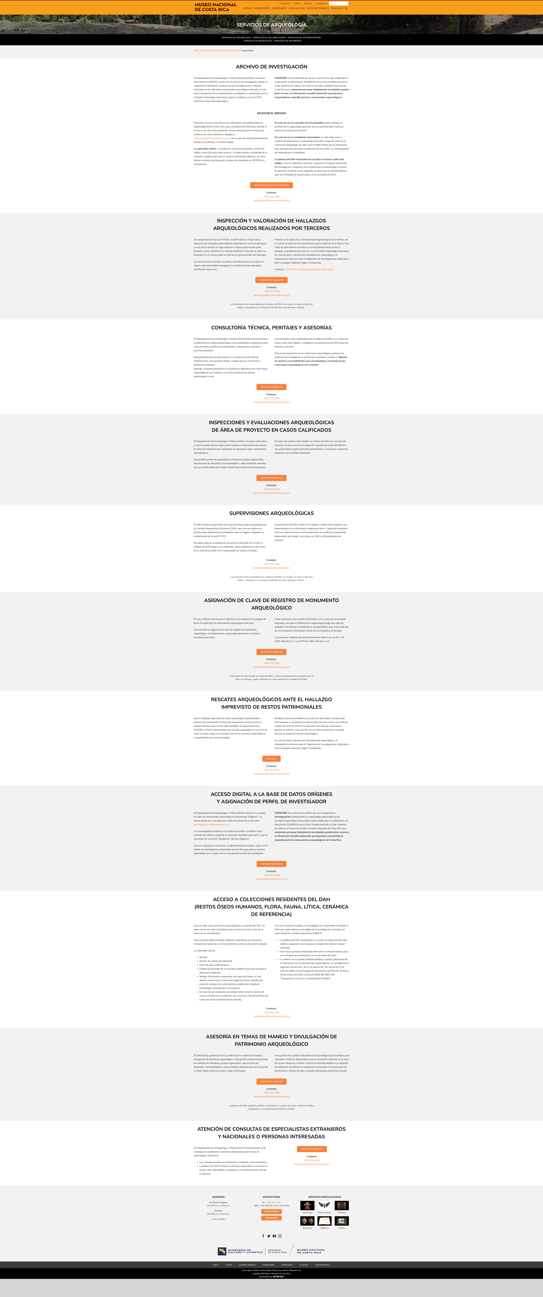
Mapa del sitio (295, 1270)
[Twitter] (269, 1236)
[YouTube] (274, 1236)
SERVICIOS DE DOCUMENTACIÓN (269, 37)
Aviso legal (246, 1270)
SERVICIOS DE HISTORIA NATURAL (304, 37)
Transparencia (322, 1265)
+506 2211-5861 (272, 196)
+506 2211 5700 (273, 1202)
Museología (307, 1228)
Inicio (215, 1265)
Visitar (229, 1265)
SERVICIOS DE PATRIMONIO (287, 41)
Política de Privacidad (262, 1270)
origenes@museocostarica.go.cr (272, 879)
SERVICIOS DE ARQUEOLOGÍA (236, 37)
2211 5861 (290, 269)
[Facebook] (263, 1236)
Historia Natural (324, 1212)
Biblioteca (325, 1228)
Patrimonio (341, 1212)
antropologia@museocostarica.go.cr (212, 138)
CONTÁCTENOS (271, 1211)
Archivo (342, 1228)
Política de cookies (280, 1270)
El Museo (303, 1265)
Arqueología (307, 1212)
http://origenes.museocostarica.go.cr (212, 824)
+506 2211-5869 (272, 875)
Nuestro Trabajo (247, 1265)
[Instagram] (280, 1236)
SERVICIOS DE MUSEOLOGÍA (258, 41)
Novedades (287, 1265)
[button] (346, 8)
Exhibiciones (269, 1265)
